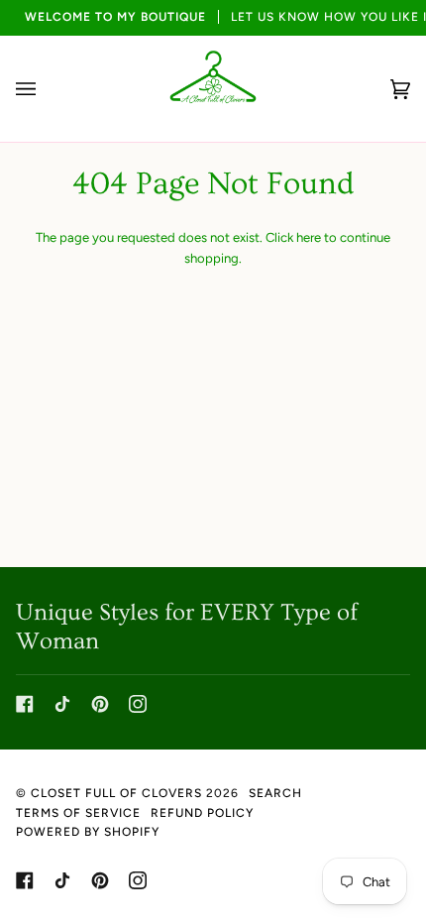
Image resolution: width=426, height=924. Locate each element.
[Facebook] (25, 704)
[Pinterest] (100, 704)
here (308, 237)
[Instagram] (138, 704)
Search (275, 793)
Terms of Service (78, 813)
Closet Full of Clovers (116, 793)
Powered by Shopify (88, 832)
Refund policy (202, 813)
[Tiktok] (62, 704)
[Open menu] (45, 89)
